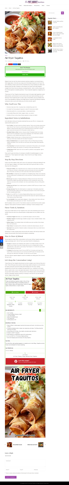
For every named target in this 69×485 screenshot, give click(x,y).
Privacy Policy (37, 5)
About (43, 5)
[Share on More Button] (1, 247)
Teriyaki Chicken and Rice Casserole (58, 22)
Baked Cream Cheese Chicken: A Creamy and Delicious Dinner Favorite (58, 45)
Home (20, 5)
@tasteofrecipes (28, 362)
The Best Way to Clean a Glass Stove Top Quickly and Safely (58, 50)
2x (41, 310)
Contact (48, 5)
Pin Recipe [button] (35, 292)
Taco (8, 145)
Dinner (6, 55)
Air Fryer (40, 83)
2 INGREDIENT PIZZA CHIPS (57, 38)
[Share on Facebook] (1, 241)
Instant (43, 246)
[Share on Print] (1, 244)
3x (43, 310)
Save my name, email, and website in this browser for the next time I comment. (22, 473)
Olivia (6, 61)
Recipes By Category (28, 5)
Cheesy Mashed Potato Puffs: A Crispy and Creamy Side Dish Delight (58, 34)
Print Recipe (16, 292)
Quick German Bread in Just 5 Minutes (58, 27)
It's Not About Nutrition (31, 483)
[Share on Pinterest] (1, 237)
